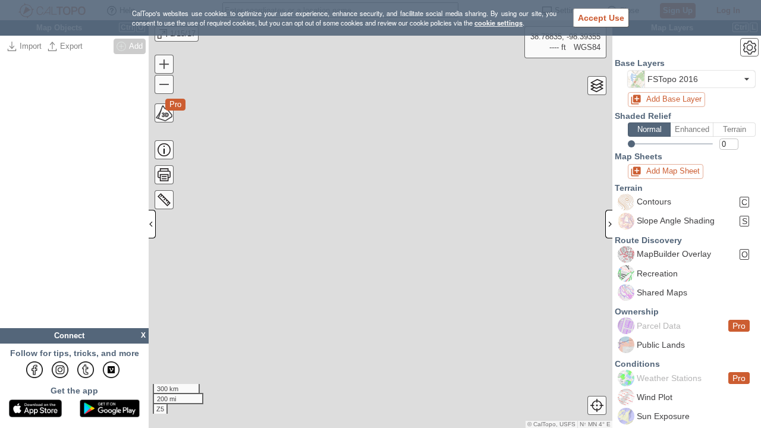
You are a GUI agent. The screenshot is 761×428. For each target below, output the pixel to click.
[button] (691, 79)
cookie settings (498, 22)
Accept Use (601, 18)
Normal (649, 129)
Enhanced (692, 129)
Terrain (734, 129)
